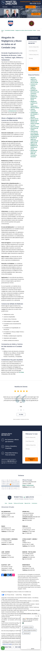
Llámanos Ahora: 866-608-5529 (6, 434)
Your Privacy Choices (9, 594)
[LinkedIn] (8, 575)
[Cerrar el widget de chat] (38, 616)
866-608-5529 (35, 3)
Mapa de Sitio (27, 503)
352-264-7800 (10, 570)
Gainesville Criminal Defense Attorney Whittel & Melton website (16, 597)
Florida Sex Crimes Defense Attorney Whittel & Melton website (16, 613)
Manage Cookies (27, 594)
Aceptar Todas (7, 647)
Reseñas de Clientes (21, 387)
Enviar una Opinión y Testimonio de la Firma (21, 419)
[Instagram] (13, 575)
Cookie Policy (19, 594)
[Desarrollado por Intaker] (32, 648)
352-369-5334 (31, 557)
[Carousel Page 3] (23, 410)
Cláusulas (10, 503)
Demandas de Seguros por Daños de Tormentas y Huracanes (34, 153)
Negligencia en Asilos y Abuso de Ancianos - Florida (25, 30)
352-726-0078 (10, 544)
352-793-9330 (10, 557)
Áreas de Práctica (33, 75)
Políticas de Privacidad (18, 503)
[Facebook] (2, 575)
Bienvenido (5, 6)
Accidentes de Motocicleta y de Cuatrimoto (35, 92)
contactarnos (12, 111)
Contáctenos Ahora (31, 459)
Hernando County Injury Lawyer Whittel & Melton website (15, 607)
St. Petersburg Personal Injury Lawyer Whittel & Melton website (16, 600)
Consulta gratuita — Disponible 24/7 (30, 1)
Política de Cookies (7, 644)
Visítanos (21, 475)
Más (39, 6)
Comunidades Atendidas (9, 30)
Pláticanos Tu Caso (32, 434)
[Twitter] (5, 575)
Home (2, 30)
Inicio (6, 503)
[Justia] (11, 575)
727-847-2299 (10, 531)
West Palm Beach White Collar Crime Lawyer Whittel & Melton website (18, 604)
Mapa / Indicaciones (28, 485)
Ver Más (21, 414)
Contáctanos (30, 6)
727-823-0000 (31, 531)
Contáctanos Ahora (34, 69)
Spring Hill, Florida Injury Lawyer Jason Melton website (14, 610)
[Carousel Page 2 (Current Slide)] (21, 410)
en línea (21, 372)
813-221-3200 (31, 487)
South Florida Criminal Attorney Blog (10, 623)
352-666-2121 (31, 518)
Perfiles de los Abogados (18, 6)
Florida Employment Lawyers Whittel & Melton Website (14, 626)
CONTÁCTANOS (36, 14)
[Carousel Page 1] (18, 410)
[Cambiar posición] (36, 616)
